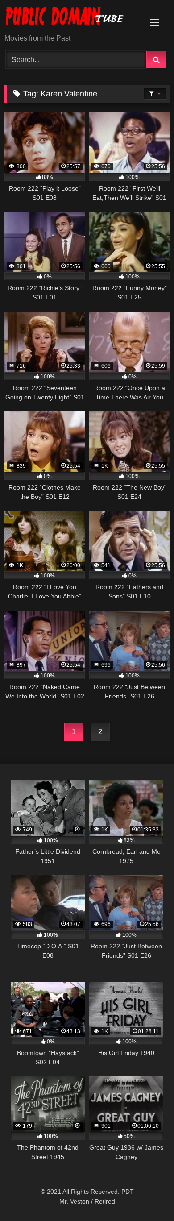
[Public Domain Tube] (71, 17)
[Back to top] (146, 1194)
